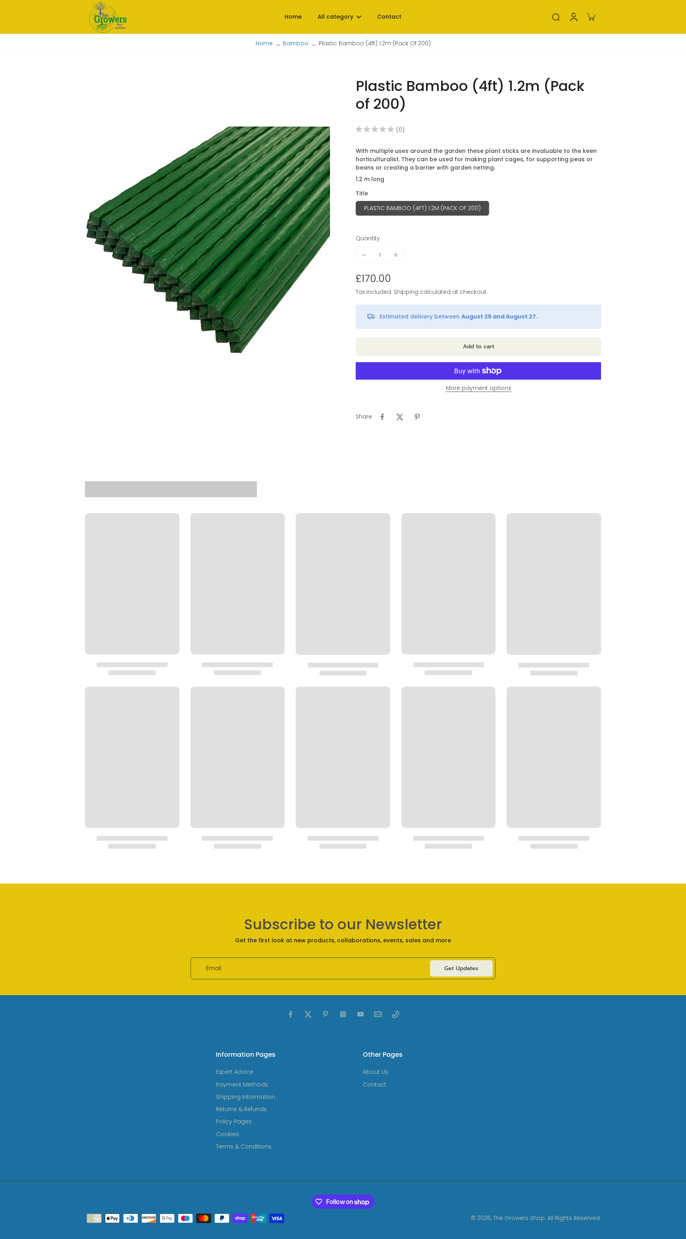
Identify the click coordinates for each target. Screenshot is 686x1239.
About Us (375, 1072)
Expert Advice (234, 1072)
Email (213, 968)
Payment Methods (242, 1084)
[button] (478, 347)
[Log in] (573, 17)
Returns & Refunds (241, 1109)
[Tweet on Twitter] (400, 417)
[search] (556, 17)
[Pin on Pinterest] (417, 417)
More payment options (478, 388)
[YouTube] (360, 1014)
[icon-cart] (590, 17)
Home (264, 43)
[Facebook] (290, 1014)
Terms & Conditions (244, 1146)
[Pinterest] (325, 1014)
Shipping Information (245, 1097)
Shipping (407, 292)
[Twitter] (308, 1014)
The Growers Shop (519, 1218)
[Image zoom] (207, 240)
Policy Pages (234, 1121)
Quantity (368, 238)
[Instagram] (343, 1014)
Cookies (227, 1134)
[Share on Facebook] (382, 417)
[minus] (364, 255)
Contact (374, 1084)
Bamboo (295, 43)
